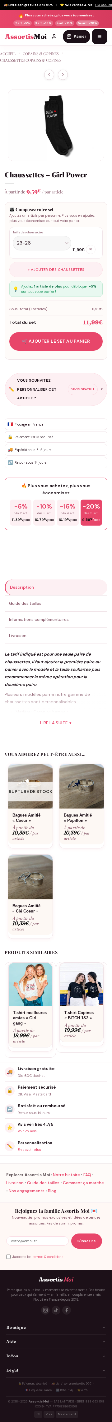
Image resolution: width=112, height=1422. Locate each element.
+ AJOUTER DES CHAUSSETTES (56, 269)
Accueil (8, 53)
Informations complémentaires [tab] (39, 619)
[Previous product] (63, 75)
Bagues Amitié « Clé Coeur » (26, 908)
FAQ (87, 1174)
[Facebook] (66, 1310)
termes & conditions (48, 1257)
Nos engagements (26, 1191)
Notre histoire (66, 1174)
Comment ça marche (83, 1183)
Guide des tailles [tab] (25, 603)
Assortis (26, 37)
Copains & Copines (40, 53)
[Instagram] (45, 1310)
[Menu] (99, 36)
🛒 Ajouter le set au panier (56, 341)
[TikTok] (56, 1310)
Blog (52, 1191)
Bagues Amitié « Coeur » (26, 818)
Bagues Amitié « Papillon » (78, 818)
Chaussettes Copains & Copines (30, 60)
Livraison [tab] (17, 635)
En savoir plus (29, 1149)
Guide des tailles (43, 1183)
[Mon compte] (54, 36)
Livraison (15, 1183)
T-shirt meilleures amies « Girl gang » (30, 1017)
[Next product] (49, 75)
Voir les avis (27, 1131)
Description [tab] (22, 587)
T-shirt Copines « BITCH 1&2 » (79, 1015)
